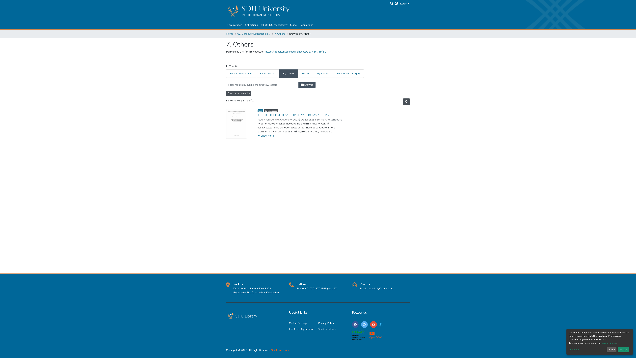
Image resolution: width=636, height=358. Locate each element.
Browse (308, 85)
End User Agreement (301, 329)
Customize (574, 349)
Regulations (306, 25)
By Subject (323, 73)
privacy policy (609, 343)
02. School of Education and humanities (253, 34)
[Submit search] (392, 3)
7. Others (279, 34)
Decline (611, 349)
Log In (403, 3)
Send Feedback (327, 329)
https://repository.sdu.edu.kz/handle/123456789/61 (295, 52)
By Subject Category (348, 73)
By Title (305, 73)
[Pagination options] (406, 101)
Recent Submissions (241, 73)
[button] (396, 4)
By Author (289, 73)
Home (229, 34)
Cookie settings (298, 323)
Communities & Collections (242, 25)
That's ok (623, 349)
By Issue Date (268, 73)
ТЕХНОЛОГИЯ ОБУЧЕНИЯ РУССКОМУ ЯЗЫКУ (293, 115)
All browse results (240, 93)
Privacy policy (326, 323)
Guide (293, 25)
